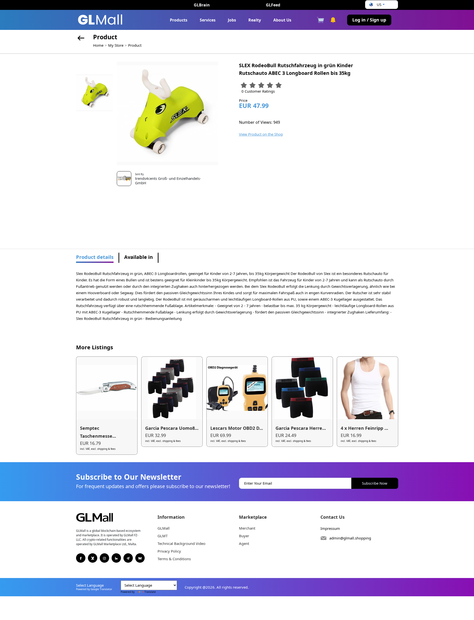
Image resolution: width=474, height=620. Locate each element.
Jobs (232, 20)
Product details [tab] (95, 257)
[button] (376, 4)
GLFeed (273, 5)
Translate (150, 592)
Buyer (244, 535)
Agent (244, 543)
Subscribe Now (374, 483)
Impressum (330, 528)
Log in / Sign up (369, 20)
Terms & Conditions (174, 558)
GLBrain (202, 5)
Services (208, 20)
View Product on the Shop (261, 134)
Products (178, 20)
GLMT (163, 535)
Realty (254, 20)
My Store (115, 45)
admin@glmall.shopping (350, 538)
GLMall (164, 528)
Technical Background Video (181, 543)
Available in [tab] (138, 257)
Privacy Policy (169, 551)
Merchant (247, 528)
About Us (282, 20)
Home (98, 45)
